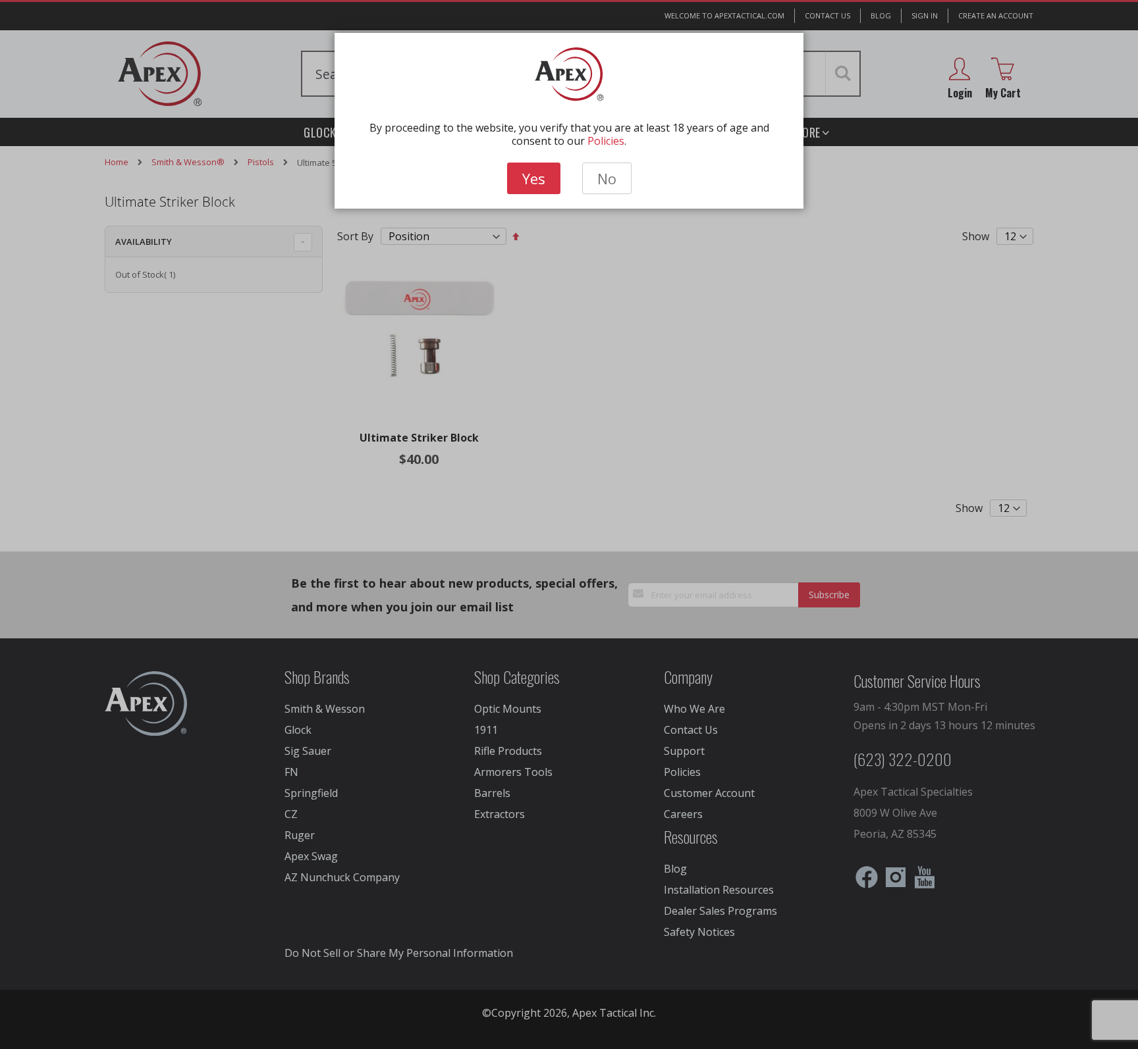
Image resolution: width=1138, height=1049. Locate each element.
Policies (605, 141)
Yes (533, 178)
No (606, 178)
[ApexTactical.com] (569, 74)
